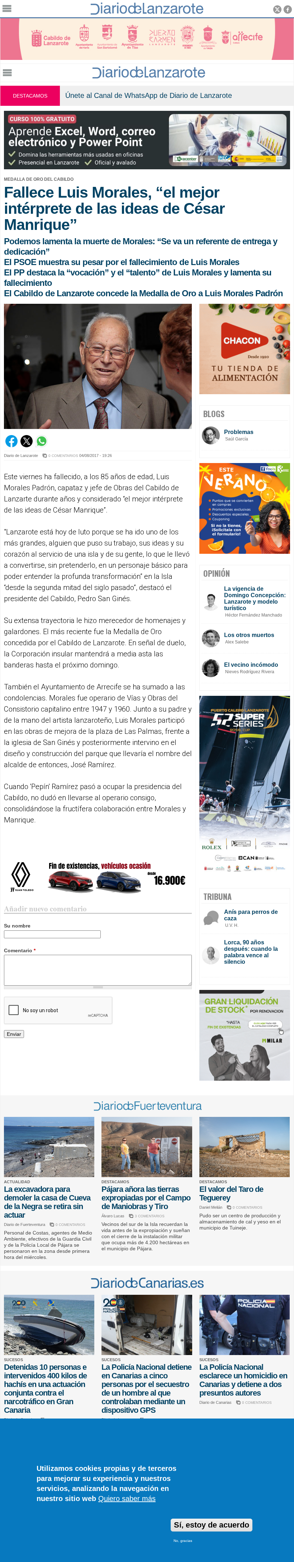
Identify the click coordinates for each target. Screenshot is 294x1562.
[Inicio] (149, 76)
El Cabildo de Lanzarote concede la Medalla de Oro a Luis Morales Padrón (143, 293)
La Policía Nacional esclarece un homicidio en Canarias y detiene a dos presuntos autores (243, 1380)
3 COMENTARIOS (150, 1216)
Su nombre (17, 926)
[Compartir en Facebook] (11, 445)
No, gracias (183, 1541)
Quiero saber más (127, 1498)
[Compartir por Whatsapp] (41, 445)
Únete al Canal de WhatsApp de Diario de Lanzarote (148, 95)
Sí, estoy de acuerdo (211, 1524)
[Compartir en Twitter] (26, 445)
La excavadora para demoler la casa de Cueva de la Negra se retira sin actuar (47, 1202)
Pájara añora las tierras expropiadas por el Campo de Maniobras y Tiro (145, 1198)
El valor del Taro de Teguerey (231, 1193)
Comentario (19, 950)
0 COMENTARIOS (63, 456)
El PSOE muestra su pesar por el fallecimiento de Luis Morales (121, 262)
